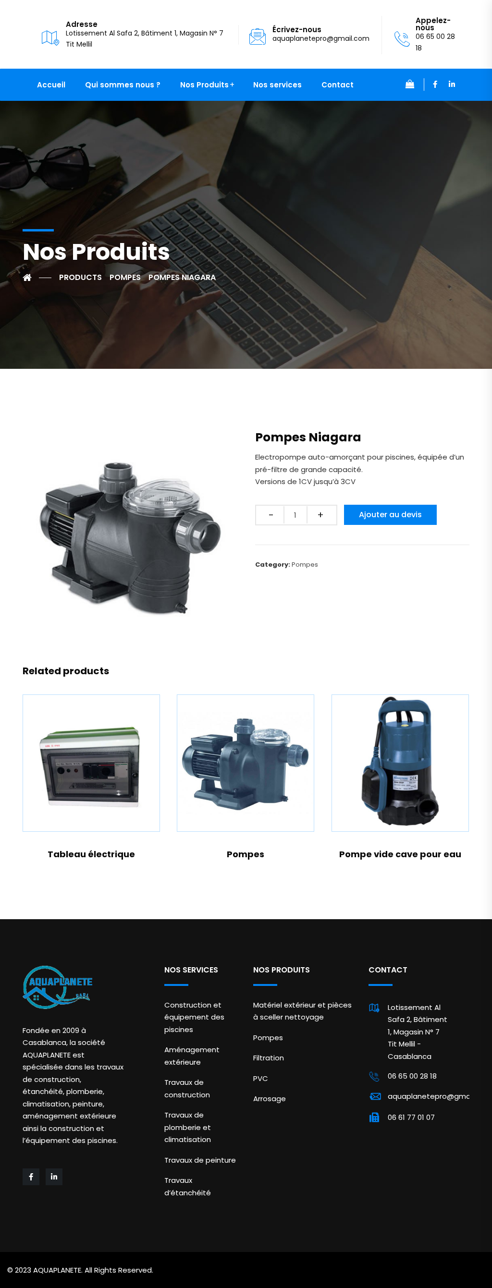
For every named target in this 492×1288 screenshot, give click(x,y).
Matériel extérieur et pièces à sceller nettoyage (302, 1011)
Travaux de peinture (200, 1160)
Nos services (277, 85)
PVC (260, 1078)
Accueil (51, 85)
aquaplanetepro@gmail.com (320, 38)
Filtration (268, 1058)
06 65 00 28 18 (412, 1076)
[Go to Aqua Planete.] (37, 277)
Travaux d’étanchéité (187, 1186)
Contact (337, 85)
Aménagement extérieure (192, 1056)
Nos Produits (204, 85)
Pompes (305, 564)
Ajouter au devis (390, 514)
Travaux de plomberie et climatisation (187, 1127)
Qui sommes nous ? (122, 85)
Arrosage (269, 1099)
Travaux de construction (187, 1088)
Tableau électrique (91, 854)
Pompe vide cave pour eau (400, 854)
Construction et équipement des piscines (194, 1017)
